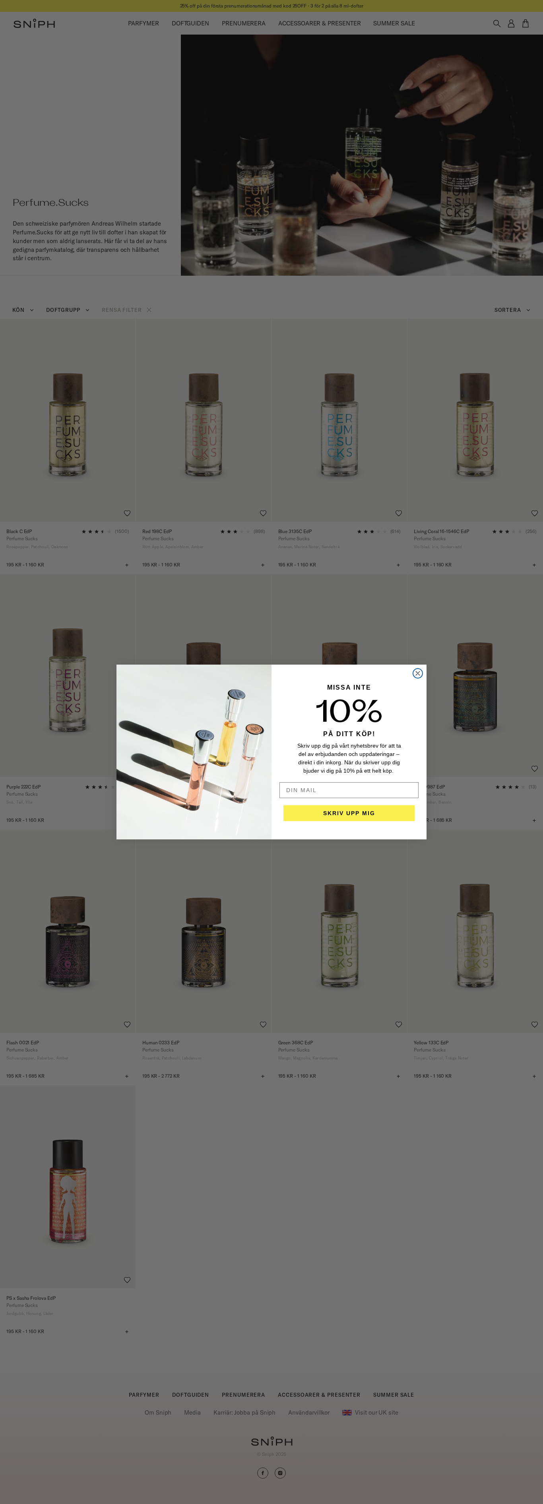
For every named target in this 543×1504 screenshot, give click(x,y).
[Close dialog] (418, 673)
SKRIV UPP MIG (349, 813)
